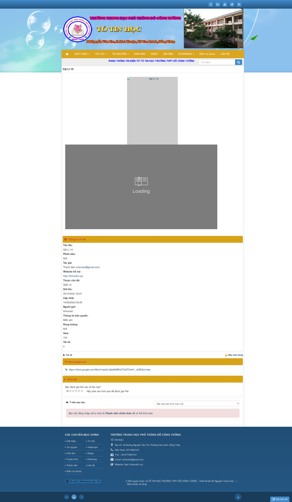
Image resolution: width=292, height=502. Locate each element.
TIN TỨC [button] (100, 54)
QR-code (73, 481)
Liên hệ (91, 465)
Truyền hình (72, 459)
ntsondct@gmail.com (88, 267)
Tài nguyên (72, 447)
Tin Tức (91, 441)
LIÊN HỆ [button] (224, 54)
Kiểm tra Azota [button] (207, 54)
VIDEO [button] (154, 54)
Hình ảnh (71, 453)
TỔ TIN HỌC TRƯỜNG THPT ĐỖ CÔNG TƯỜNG (172, 481)
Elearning (92, 459)
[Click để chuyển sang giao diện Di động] (81, 496)
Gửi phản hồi (282, 499)
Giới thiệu (71, 441)
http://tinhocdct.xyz (73, 276)
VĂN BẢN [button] (168, 54)
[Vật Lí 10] (153, 110)
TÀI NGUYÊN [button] (119, 54)
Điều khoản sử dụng (137, 484)
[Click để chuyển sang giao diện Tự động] (66, 496)
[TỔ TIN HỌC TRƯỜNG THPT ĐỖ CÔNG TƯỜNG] (153, 28)
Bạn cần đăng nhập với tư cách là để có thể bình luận (111, 413)
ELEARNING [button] (185, 54)
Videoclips (93, 447)
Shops (91, 453)
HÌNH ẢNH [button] (139, 54)
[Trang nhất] (67, 54)
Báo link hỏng (235, 355)
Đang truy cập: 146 (91, 481)
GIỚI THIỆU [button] (81, 54)
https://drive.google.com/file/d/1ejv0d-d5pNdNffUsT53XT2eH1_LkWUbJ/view (109, 369)
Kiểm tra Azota (74, 471)
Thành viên (72, 465)
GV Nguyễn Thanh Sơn (222, 481)
